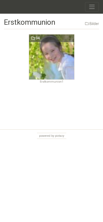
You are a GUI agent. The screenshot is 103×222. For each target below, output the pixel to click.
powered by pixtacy (51, 136)
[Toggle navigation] (92, 7)
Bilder (94, 24)
